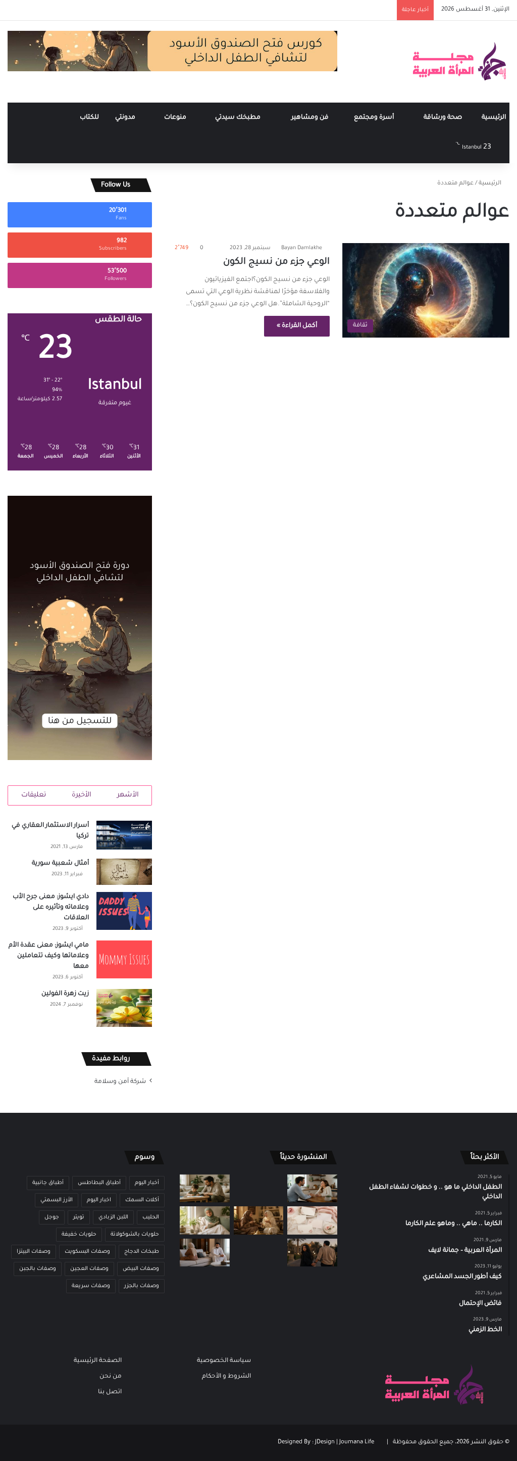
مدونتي (126, 117)
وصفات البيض (141, 1269)
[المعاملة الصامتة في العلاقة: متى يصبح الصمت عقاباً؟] (204, 1252)
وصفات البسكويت (87, 1252)
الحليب (150, 1217)
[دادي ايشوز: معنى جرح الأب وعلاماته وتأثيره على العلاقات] (124, 911)
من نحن (110, 1376)
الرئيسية (494, 117)
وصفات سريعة (91, 1286)
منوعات (176, 117)
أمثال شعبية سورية (60, 863)
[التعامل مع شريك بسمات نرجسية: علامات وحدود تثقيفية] (258, 1252)
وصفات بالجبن (37, 1269)
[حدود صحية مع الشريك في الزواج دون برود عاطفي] (312, 1188)
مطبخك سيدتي (238, 117)
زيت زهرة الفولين (65, 994)
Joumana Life (356, 1442)
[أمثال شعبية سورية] (124, 872)
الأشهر (128, 795)
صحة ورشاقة (443, 117)
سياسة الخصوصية (224, 1360)
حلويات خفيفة (79, 1235)
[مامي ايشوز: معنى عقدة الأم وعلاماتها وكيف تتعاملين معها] (124, 959)
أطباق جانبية (48, 1183)
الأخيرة (81, 795)
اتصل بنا (110, 1392)
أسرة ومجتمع (374, 117)
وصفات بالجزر (141, 1286)
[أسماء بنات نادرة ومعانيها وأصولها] (312, 1220)
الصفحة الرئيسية (98, 1360)
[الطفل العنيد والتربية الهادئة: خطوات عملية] (204, 1188)
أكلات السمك (142, 1200)
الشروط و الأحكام (226, 1376)
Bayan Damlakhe (301, 248)
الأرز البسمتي (56, 1200)
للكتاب (89, 117)
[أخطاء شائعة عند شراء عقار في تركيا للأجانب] (258, 1188)
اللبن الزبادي (113, 1217)
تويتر (78, 1217)
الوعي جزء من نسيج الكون (276, 262)
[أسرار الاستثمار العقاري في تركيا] (124, 835)
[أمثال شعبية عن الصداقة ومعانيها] (258, 1220)
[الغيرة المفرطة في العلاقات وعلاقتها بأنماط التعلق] (312, 1252)
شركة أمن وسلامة (120, 1082)
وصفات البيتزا (33, 1252)
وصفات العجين (89, 1269)
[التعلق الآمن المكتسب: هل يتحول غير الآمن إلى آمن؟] (204, 1220)
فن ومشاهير (310, 117)
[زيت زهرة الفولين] (124, 1008)
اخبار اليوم (99, 1200)
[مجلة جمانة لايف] (458, 61)
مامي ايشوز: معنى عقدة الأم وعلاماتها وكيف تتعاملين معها (49, 956)
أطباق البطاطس (99, 1183)
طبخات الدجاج (141, 1252)
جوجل (51, 1217)
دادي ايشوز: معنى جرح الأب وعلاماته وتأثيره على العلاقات (51, 907)
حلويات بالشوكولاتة (135, 1235)
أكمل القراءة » (297, 325)
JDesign (325, 1442)
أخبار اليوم (147, 1183)
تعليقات (33, 795)
